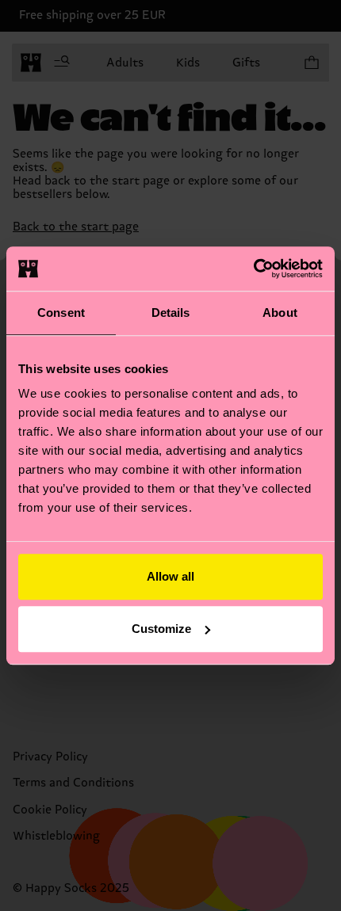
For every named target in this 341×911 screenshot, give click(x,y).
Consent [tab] (61, 312)
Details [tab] (170, 312)
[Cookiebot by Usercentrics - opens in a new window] (253, 268)
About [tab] (279, 312)
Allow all (170, 576)
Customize (161, 628)
